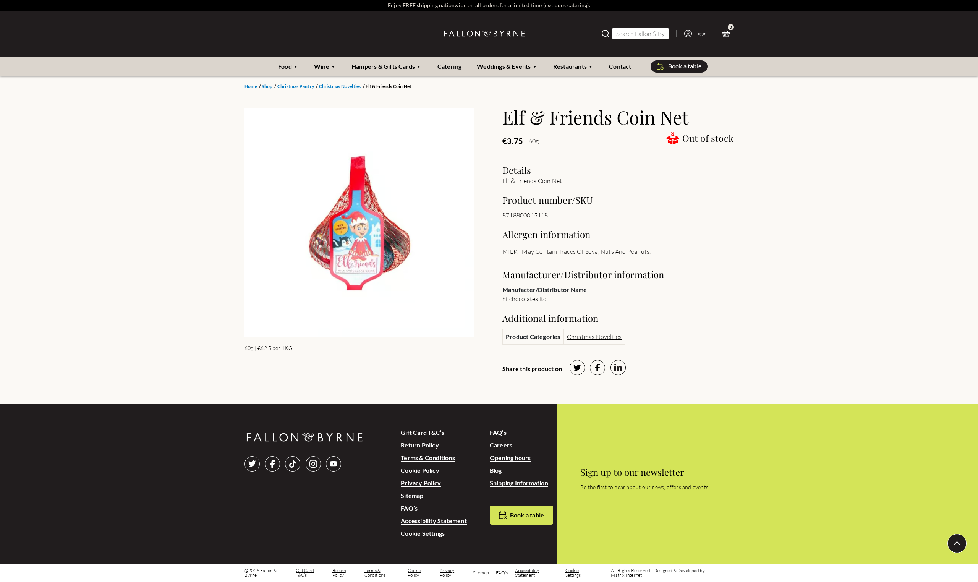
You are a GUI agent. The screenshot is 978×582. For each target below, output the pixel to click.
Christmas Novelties (340, 86)
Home (250, 86)
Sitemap (412, 495)
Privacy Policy (421, 482)
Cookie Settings (423, 533)
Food (285, 66)
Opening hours (510, 457)
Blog (496, 470)
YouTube (333, 464)
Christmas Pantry (295, 86)
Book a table (684, 66)
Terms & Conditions (428, 457)
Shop (267, 86)
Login (701, 33)
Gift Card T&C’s (422, 432)
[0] (728, 33)
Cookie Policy (420, 470)
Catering (449, 66)
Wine (321, 66)
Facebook (272, 464)
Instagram (313, 464)
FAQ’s (409, 508)
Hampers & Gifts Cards (383, 66)
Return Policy (420, 445)
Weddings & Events (504, 66)
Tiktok (292, 464)
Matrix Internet (626, 575)
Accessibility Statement (434, 520)
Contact (620, 66)
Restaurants (570, 66)
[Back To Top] (957, 543)
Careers (501, 445)
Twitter (252, 464)
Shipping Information (519, 482)
